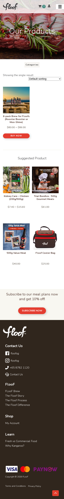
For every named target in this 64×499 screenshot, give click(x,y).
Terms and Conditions (15, 486)
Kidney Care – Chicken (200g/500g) (16, 198)
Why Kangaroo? (14, 446)
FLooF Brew (12, 391)
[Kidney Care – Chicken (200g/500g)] (16, 180)
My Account (12, 423)
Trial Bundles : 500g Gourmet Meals (45, 198)
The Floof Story (14, 396)
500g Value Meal (16, 253)
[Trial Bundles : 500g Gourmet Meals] (45, 180)
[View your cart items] (40, 6)
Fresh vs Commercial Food (21, 441)
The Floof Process (16, 400)
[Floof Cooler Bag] (45, 236)
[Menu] (60, 6)
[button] (16, 135)
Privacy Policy (34, 486)
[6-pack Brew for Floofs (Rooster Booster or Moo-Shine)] (16, 100)
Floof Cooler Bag (45, 253)
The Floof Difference (17, 405)
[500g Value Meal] (16, 236)
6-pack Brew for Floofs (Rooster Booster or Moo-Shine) (16, 119)
